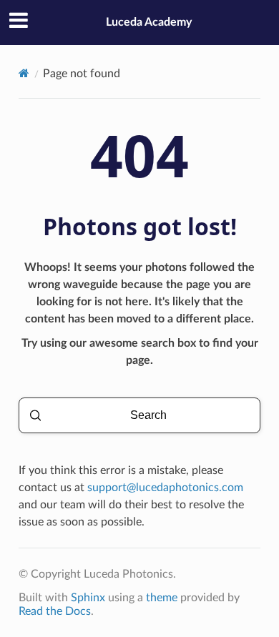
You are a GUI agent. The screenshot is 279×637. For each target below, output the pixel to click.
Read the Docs (55, 611)
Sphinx (88, 597)
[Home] (24, 73)
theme (161, 597)
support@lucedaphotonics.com (165, 487)
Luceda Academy (149, 22)
